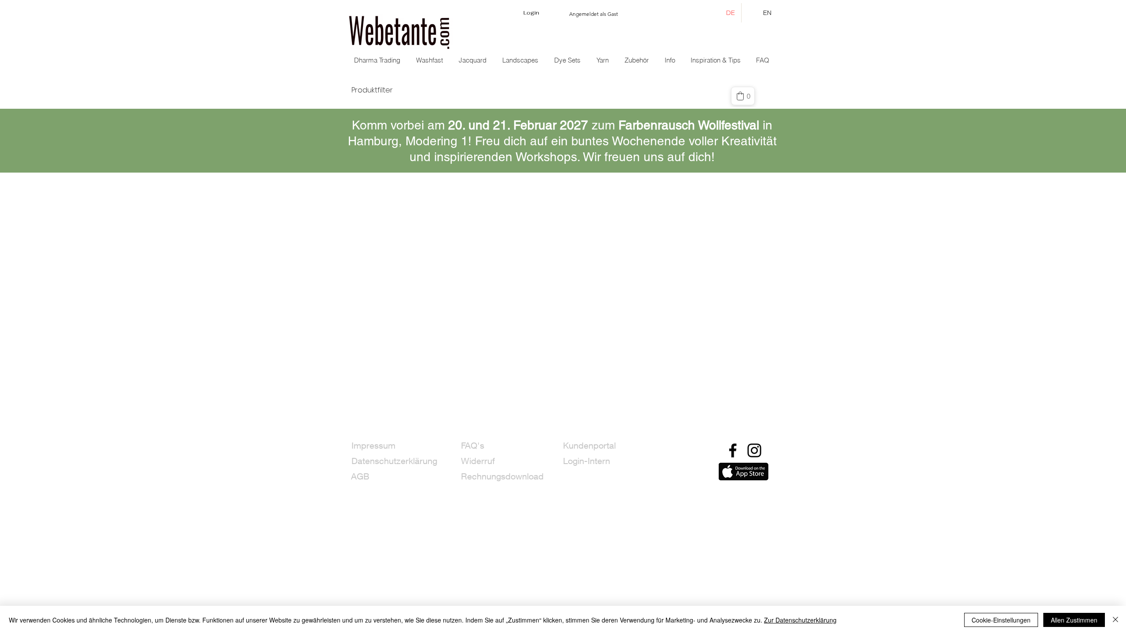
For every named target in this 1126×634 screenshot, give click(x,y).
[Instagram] (754, 450)
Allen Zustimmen (1074, 620)
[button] (473, 60)
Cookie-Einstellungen (1001, 620)
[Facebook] (733, 450)
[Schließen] (1115, 620)
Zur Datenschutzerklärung (800, 620)
